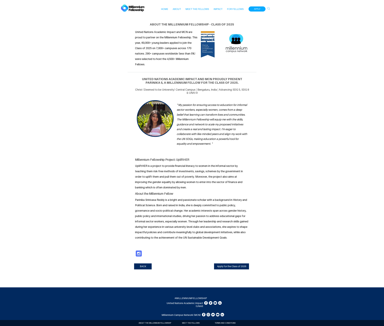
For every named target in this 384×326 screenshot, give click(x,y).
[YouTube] (215, 303)
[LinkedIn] (220, 303)
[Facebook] (206, 303)
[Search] (269, 8)
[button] (176, 9)
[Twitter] (210, 303)
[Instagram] (208, 314)
